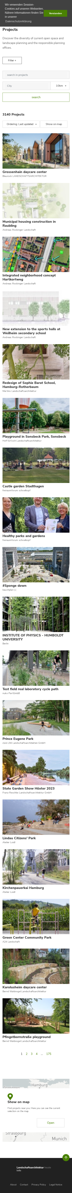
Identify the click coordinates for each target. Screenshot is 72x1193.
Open (50, 1123)
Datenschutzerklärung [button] (18, 21)
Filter (11, 60)
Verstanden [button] (55, 13)
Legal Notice (55, 1184)
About (13, 1184)
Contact (24, 1184)
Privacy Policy (38, 1184)
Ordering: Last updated (20, 124)
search (36, 97)
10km (59, 86)
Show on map (54, 124)
